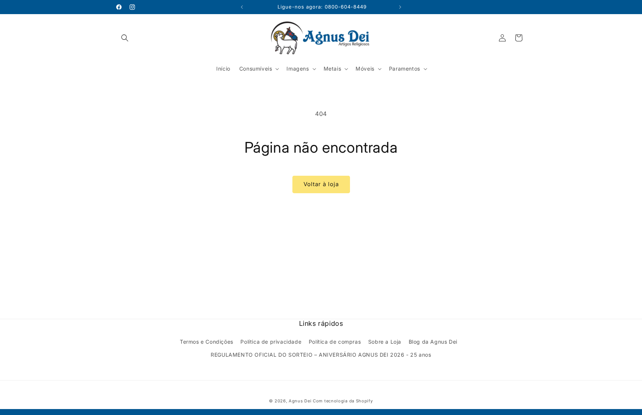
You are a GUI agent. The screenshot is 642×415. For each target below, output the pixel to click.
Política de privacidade (270, 341)
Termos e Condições (206, 341)
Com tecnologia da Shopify (343, 400)
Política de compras (335, 341)
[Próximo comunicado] (400, 7)
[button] (125, 38)
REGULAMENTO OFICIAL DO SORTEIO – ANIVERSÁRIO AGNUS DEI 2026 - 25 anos (321, 354)
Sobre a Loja (384, 341)
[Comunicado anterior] (242, 7)
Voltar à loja (321, 184)
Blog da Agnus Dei (433, 341)
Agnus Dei (300, 400)
